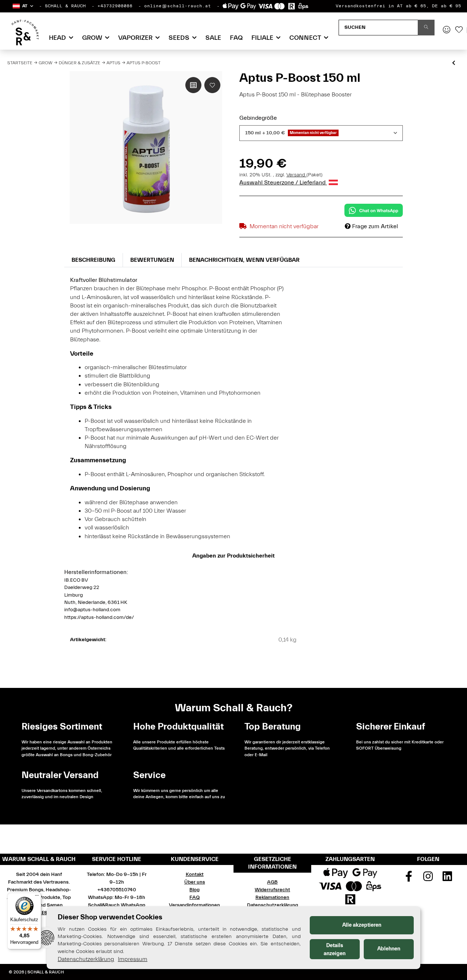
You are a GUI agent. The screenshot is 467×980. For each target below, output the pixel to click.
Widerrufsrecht (272, 890)
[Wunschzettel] (459, 30)
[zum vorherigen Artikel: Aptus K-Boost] (453, 63)
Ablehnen (388, 949)
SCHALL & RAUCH (65, 5)
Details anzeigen (335, 949)
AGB (272, 882)
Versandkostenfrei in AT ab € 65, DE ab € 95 (398, 5)
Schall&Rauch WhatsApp (116, 905)
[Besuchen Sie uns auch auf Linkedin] (447, 879)
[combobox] (321, 133)
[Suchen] (426, 27)
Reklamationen (272, 897)
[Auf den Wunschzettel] (212, 85)
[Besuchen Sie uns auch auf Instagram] (428, 879)
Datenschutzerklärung (272, 905)
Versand (296, 175)
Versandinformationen (194, 905)
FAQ (236, 38)
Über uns (194, 882)
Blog (194, 890)
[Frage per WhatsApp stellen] (373, 210)
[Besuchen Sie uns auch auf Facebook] (409, 879)
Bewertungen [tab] (152, 260)
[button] (22, 6)
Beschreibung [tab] (93, 260)
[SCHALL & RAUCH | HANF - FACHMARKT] (25, 32)
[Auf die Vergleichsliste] (193, 85)
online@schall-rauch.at (177, 5)
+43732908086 (114, 5)
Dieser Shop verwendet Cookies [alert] (110, 917)
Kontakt (195, 874)
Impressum (132, 959)
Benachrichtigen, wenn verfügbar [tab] (244, 260)
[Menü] (36, 897)
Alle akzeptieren (361, 925)
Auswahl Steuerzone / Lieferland (283, 182)
